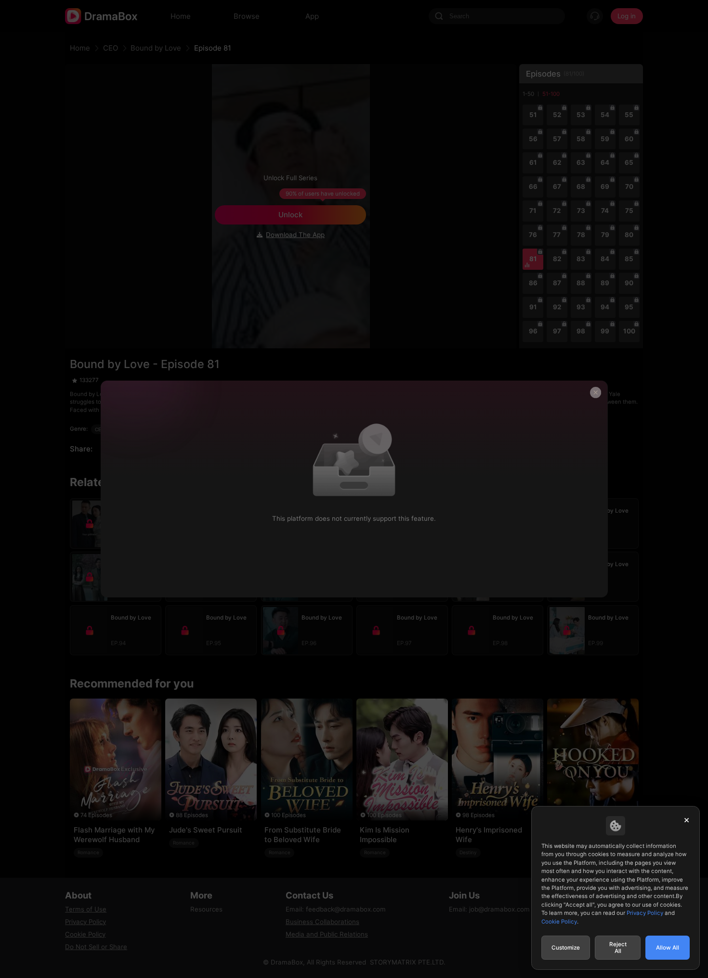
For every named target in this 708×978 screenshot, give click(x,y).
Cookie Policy (559, 921)
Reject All (618, 947)
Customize (565, 947)
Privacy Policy (645, 913)
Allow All (667, 947)
